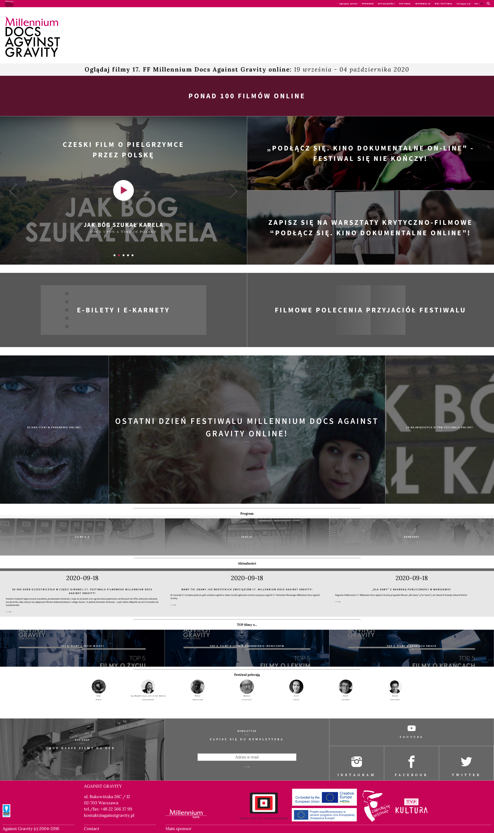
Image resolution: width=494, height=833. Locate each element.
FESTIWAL (405, 3)
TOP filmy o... (247, 625)
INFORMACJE (423, 3)
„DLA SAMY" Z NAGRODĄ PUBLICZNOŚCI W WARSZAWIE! (411, 589)
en (476, 3)
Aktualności (247, 563)
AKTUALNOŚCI (386, 3)
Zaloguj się (464, 3)
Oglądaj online (348, 3)
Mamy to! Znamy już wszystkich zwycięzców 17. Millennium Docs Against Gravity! (247, 589)
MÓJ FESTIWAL (444, 3)
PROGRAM (368, 3)
